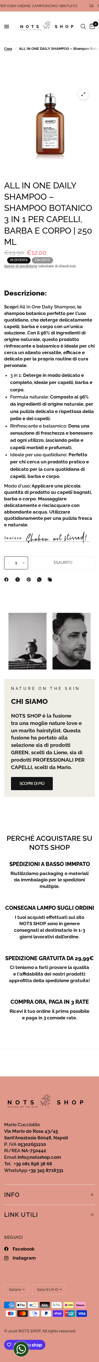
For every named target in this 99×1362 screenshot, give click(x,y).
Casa (8, 49)
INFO (12, 1194)
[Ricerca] (83, 27)
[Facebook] (7, 579)
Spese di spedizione (20, 266)
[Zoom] (83, 94)
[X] (18, 579)
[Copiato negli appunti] (51, 579)
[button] (32, 783)
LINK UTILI (21, 1214)
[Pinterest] (30, 579)
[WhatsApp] (40, 579)
